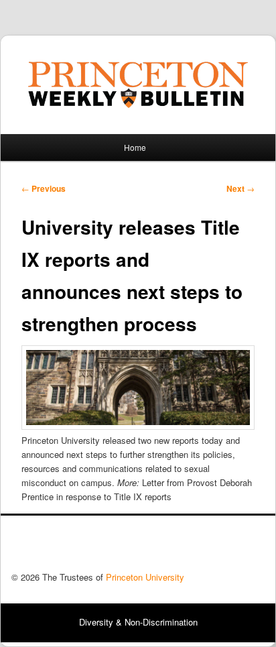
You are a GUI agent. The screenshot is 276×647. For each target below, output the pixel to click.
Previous (43, 188)
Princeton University (215, 547)
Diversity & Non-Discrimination (138, 621)
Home (135, 147)
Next (240, 188)
